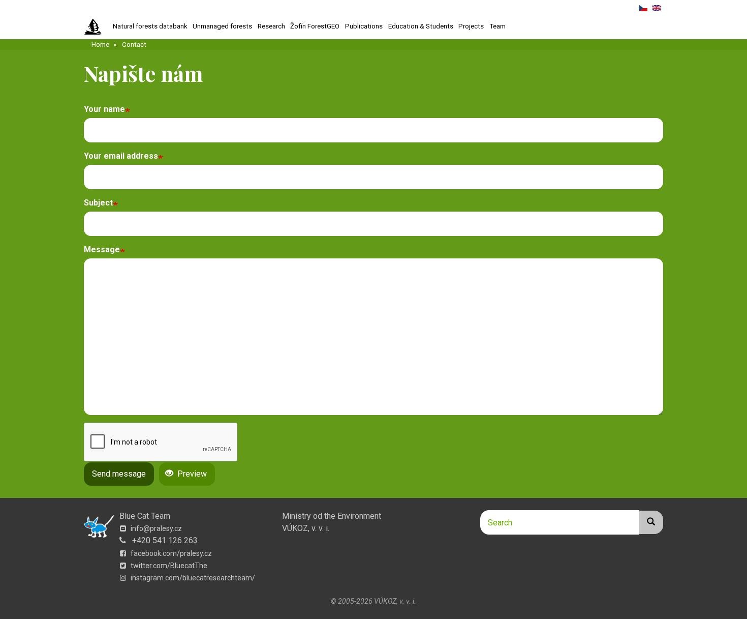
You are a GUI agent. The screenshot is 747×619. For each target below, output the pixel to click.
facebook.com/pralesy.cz (170, 553)
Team (497, 26)
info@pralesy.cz (155, 528)
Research (271, 26)
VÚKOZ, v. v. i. (305, 528)
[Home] (97, 27)
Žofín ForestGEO (314, 26)
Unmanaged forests (222, 26)
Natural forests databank (150, 26)
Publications (364, 26)
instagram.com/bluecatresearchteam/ (192, 578)
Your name (104, 109)
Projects (471, 26)
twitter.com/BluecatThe (168, 566)
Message (102, 249)
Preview (191, 474)
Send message (119, 474)
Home (100, 44)
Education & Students (420, 26)
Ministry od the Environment (331, 516)
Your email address (121, 156)
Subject (98, 203)
